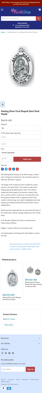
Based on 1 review (9, 319)
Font (2, 149)
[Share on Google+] (9, 169)
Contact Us (11, 379)
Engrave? (4, 124)
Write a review (9, 325)
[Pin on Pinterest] (17, 169)
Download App (34, 379)
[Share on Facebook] (2, 169)
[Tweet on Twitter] (6, 169)
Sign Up (30, 369)
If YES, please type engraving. (11, 133)
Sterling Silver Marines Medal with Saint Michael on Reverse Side (33, 284)
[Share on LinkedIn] (13, 169)
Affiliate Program (5, 381)
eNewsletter (25, 379)
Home (3, 32)
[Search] (38, 18)
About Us (3, 379)
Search (18, 379)
